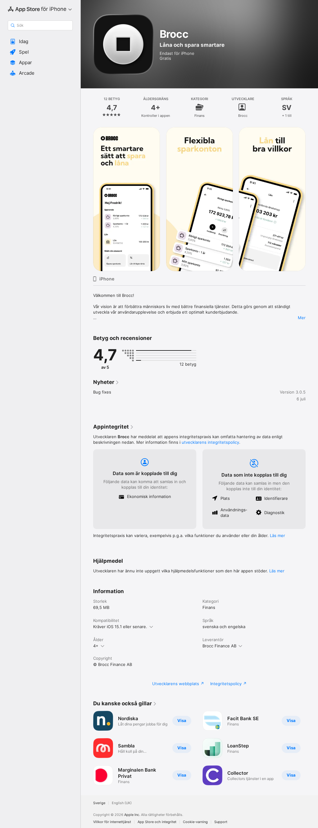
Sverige (99, 803)
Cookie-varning (195, 822)
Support (220, 822)
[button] (40, 41)
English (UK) (122, 803)
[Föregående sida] (87, 107)
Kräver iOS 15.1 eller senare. (120, 626)
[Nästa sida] (311, 107)
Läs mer (277, 535)
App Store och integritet (157, 822)
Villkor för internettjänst (112, 822)
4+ (95, 645)
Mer (302, 317)
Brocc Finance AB (219, 645)
